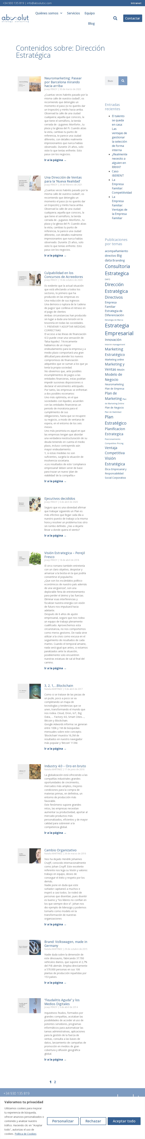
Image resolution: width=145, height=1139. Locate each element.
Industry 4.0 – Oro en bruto (65, 766)
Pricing (120, 443)
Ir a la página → (55, 160)
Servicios (73, 13)
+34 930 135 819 (13, 3)
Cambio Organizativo (60, 850)
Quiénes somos (46, 13)
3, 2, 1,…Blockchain (58, 685)
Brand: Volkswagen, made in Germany (65, 944)
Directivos (114, 297)
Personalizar (63, 1121)
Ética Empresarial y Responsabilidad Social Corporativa (115, 473)
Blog (91, 23)
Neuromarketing (114, 384)
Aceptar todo (124, 1121)
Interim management (115, 344)
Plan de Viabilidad (113, 412)
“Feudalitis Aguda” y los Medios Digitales (62, 1002)
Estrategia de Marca (114, 320)
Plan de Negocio (114, 407)
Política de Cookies (25, 1133)
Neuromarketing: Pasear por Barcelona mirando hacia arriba (63, 82)
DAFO (107, 279)
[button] (115, 18)
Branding (118, 260)
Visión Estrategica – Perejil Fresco (64, 555)
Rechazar (93, 1121)
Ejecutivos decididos (59, 498)
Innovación (113, 339)
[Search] (122, 80)
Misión (120, 369)
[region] (72, 1118)
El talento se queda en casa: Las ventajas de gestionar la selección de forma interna (119, 133)
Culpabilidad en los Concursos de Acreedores (63, 275)
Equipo (90, 13)
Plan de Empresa (114, 388)
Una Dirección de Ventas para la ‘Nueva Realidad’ (63, 179)
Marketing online (114, 359)
